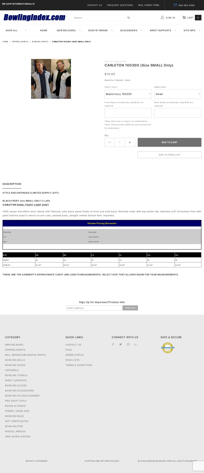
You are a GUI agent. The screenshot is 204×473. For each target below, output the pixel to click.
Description (12, 184)
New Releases (66, 30)
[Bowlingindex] (35, 17)
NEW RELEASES (14, 344)
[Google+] (137, 345)
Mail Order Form (148, 5)
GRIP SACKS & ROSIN (17, 436)
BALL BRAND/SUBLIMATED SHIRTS (25, 354)
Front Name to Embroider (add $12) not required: (124, 104)
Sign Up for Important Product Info (102, 302)
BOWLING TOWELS (16, 375)
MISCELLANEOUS (15, 431)
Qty (107, 135)
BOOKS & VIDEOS (15, 405)
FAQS (69, 349)
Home (43, 30)
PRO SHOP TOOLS (16, 400)
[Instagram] (129, 345)
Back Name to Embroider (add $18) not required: (173, 104)
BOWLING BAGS (14, 416)
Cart (192, 17)
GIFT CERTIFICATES (16, 421)
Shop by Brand (98, 30)
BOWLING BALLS (15, 360)
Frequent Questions (120, 5)
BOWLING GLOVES (16, 385)
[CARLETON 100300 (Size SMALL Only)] (51, 80)
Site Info (189, 30)
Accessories (128, 30)
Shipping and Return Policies (102, 461)
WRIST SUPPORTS (16, 380)
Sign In (170, 17)
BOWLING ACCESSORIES (19, 390)
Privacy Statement (37, 461)
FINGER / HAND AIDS (17, 411)
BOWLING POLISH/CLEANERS (22, 395)
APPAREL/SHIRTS (15, 349)
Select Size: (160, 87)
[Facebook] (114, 345)
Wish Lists (73, 360)
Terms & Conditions (79, 365)
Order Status (75, 354)
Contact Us (94, 5)
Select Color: (111, 87)
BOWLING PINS (14, 426)
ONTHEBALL (12, 370)
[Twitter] (122, 345)
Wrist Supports (160, 30)
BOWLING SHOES (15, 365)
